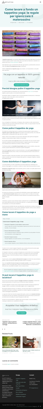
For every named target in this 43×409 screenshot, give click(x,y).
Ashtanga (16, 62)
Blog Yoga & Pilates (20, 386)
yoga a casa (30, 91)
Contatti (17, 388)
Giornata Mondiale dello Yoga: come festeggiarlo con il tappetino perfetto (10, 351)
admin (10, 352)
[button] (41, 202)
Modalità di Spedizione (21, 394)
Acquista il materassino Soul (21, 84)
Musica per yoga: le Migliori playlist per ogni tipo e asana (31, 351)
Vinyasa (12, 62)
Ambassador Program (21, 396)
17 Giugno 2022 (25, 352)
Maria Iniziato (21, 22)
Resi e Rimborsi (19, 392)
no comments (30, 22)
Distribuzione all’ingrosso (21, 390)
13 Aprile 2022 (13, 22)
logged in (9, 364)
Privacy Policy (20, 406)
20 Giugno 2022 (5, 352)
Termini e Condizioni (28, 406)
